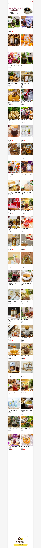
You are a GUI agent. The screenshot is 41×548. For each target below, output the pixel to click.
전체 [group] (8, 3)
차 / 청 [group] (13, 3)
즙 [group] (11, 3)
